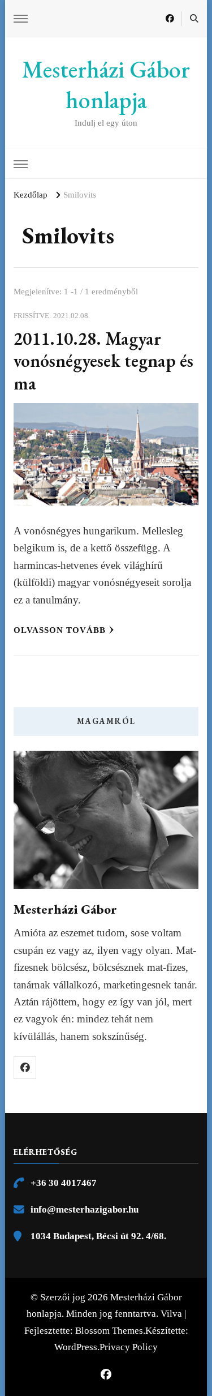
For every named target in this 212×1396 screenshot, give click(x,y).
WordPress (75, 1347)
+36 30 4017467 (64, 1182)
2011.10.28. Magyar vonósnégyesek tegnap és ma (103, 361)
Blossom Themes (109, 1330)
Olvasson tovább (60, 630)
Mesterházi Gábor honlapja (106, 85)
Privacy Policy (128, 1347)
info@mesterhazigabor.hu (85, 1209)
